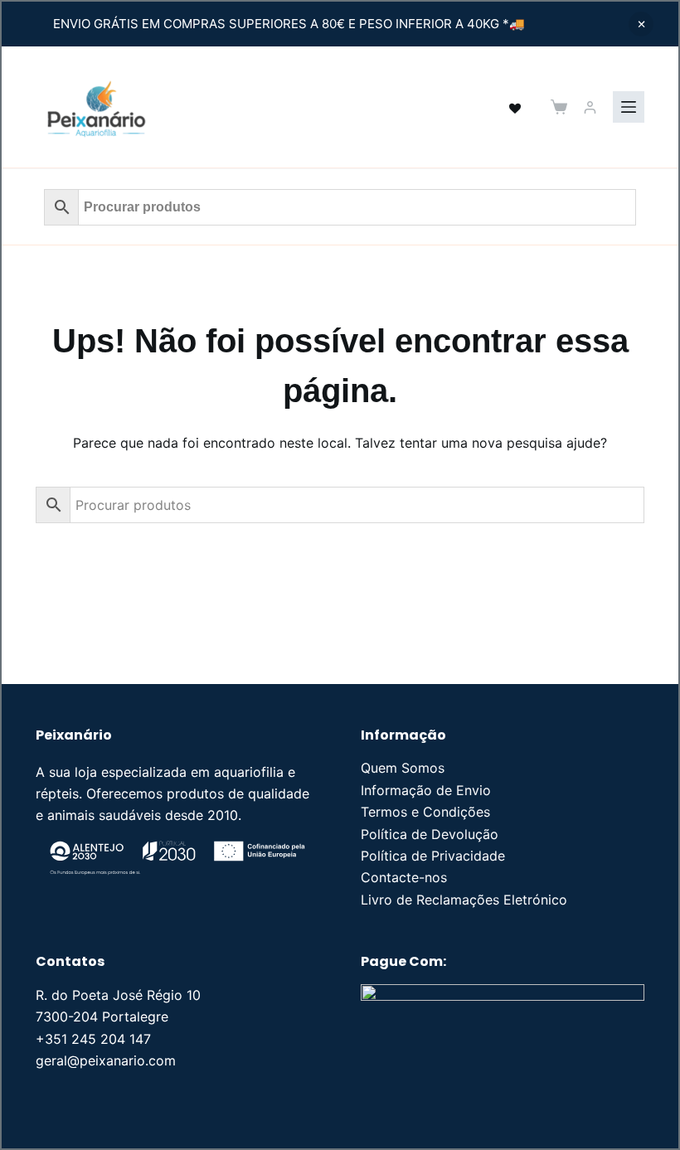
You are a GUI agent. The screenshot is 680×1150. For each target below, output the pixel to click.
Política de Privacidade (433, 855)
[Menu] (628, 107)
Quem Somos (402, 767)
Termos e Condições (425, 811)
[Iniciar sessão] (590, 107)
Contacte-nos (404, 877)
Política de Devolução (429, 834)
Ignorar (641, 24)
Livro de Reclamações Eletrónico (464, 899)
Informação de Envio (426, 790)
